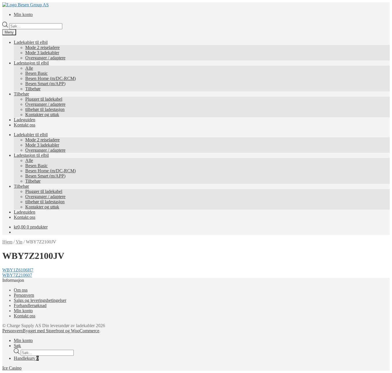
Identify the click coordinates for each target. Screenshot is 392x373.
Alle (29, 68)
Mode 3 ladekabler (42, 52)
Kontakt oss (24, 124)
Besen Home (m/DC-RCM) (50, 78)
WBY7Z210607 (17, 275)
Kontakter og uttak (42, 114)
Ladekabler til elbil (31, 42)
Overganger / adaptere (45, 57)
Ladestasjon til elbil (31, 62)
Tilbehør (32, 88)
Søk (17, 345)
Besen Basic (36, 73)
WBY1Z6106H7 (17, 269)
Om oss (21, 290)
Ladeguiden (24, 119)
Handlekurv (26, 358)
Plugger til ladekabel (43, 99)
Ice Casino (12, 368)
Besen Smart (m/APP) (45, 83)
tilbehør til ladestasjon (45, 109)
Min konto (23, 14)
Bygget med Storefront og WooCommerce (61, 330)
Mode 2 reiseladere (42, 47)
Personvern (24, 295)
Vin (19, 241)
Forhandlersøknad (30, 305)
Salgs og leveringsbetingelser (40, 300)
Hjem (7, 241)
